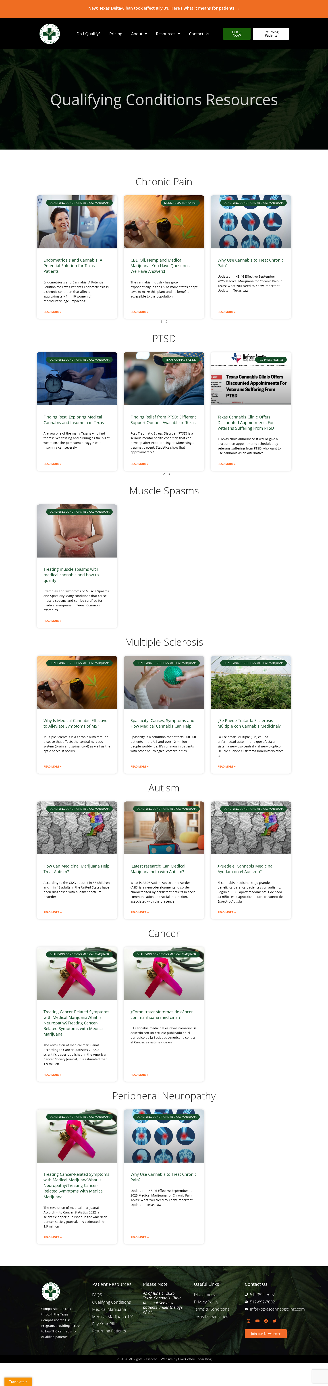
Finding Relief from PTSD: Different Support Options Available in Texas (163, 419)
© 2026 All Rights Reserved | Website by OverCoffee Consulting (164, 1359)
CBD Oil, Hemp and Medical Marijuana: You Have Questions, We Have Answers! (161, 265)
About (136, 33)
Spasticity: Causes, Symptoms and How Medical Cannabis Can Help (162, 723)
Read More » (53, 312)
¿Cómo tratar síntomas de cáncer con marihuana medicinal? (162, 1014)
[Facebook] (266, 1321)
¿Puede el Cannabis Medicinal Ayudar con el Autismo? (246, 868)
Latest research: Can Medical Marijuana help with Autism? (158, 868)
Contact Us (199, 33)
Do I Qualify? (88, 33)
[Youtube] (257, 1321)
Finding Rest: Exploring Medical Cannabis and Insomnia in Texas (74, 419)
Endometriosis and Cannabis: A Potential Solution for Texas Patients (73, 265)
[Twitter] (274, 1321)
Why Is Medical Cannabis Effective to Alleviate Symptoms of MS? (75, 723)
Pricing (115, 33)
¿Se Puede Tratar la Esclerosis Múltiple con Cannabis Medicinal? (249, 723)
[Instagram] (248, 1321)
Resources (165, 33)
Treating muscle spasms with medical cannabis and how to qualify (71, 574)
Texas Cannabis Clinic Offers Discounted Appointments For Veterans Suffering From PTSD (246, 422)
